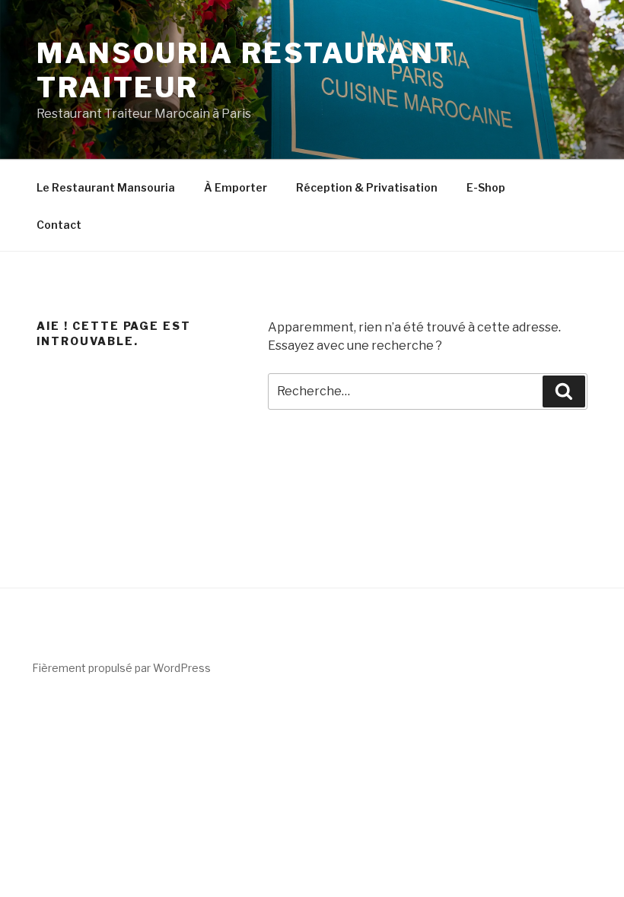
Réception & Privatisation (367, 187)
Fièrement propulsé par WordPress (121, 667)
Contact (59, 224)
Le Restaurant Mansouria (106, 187)
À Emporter (235, 187)
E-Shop (485, 187)
